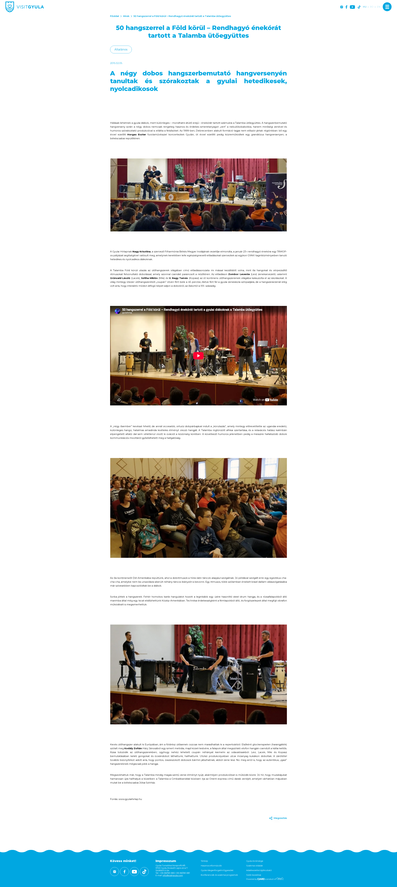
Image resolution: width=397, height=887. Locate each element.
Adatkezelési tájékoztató (259, 870)
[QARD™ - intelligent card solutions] (261, 879)
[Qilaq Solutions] (279, 879)
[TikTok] (359, 7)
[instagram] (341, 7)
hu (364, 7)
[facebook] (346, 7)
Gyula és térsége (254, 861)
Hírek (126, 16)
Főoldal (114, 16)
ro (371, 7)
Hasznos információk (211, 865)
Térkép (204, 861)
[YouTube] (352, 7)
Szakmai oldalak (254, 865)
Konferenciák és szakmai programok (219, 875)
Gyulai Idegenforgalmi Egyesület (217, 870)
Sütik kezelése (253, 875)
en (378, 7)
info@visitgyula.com (173, 875)
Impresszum (166, 861)
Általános (120, 49)
